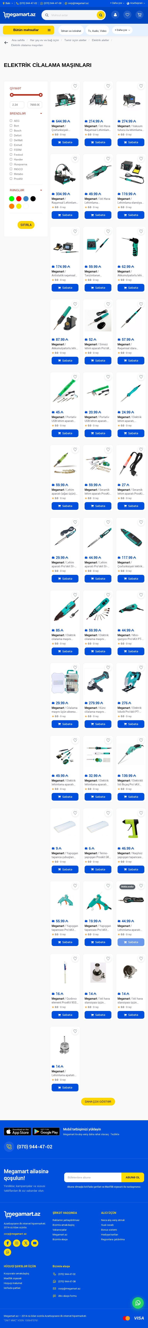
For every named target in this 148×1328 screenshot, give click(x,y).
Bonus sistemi (109, 1229)
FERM (18, 149)
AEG (16, 120)
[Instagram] (16, 1243)
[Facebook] (7, 1243)
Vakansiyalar (60, 1229)
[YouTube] (34, 1243)
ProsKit (18, 178)
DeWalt (18, 140)
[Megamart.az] (22, 1214)
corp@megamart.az (15, 1234)
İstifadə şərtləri (12, 1288)
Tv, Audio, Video (97, 31)
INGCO (18, 169)
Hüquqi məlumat (13, 1283)
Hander (18, 159)
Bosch (17, 130)
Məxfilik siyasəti (13, 1278)
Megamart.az (60, 1234)
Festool (18, 154)
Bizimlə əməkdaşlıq (63, 1224)
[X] (25, 1243)
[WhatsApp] (7, 1252)
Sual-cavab (107, 1224)
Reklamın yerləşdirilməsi (66, 1220)
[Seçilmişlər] (127, 15)
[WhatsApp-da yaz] (138, 1303)
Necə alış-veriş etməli (113, 1220)
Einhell (18, 145)
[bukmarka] (75, 86)
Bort (16, 125)
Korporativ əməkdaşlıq (16, 1273)
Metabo (18, 173)
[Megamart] (20, 15)
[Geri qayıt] (6, 43)
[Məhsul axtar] (101, 15)
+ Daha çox (121, 30)
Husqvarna (20, 164)
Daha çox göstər (98, 1101)
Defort (17, 135)
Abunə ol (133, 1177)
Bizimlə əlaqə (60, 1239)
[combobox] (73, 15)
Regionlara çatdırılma (113, 1239)
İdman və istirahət (71, 31)
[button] (139, 15)
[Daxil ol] (115, 15)
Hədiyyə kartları (109, 1234)
